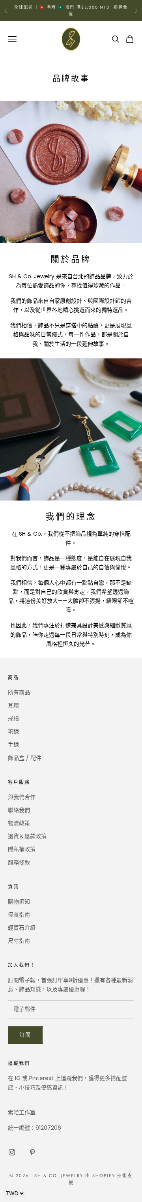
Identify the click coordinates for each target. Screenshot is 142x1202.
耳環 (13, 705)
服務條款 (19, 862)
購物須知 (19, 902)
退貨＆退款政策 (27, 836)
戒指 (13, 718)
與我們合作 (22, 797)
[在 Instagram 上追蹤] (12, 1152)
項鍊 (13, 731)
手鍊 (13, 744)
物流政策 (19, 823)
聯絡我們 (19, 810)
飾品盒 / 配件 (24, 758)
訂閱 (25, 1035)
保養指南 (19, 915)
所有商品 (19, 692)
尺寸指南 (19, 941)
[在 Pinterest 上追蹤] (32, 1152)
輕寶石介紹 (22, 928)
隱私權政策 (22, 849)
